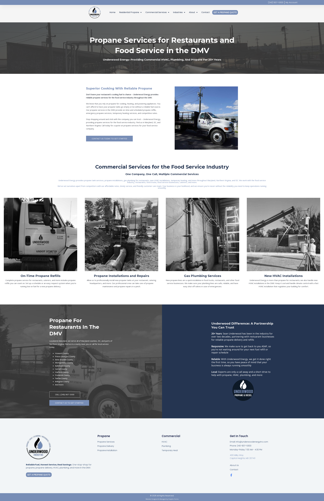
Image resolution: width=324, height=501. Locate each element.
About (192, 12)
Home (112, 12)
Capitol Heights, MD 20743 (242, 458)
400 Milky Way (237, 455)
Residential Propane (129, 12)
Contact (205, 12)
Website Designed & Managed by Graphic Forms (162, 499)
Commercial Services (156, 12)
